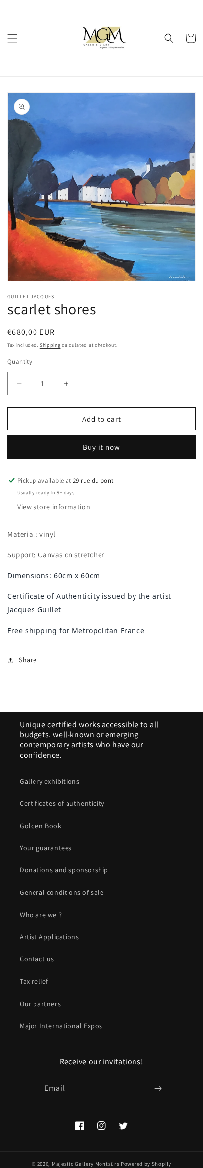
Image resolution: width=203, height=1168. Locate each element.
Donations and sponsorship (64, 869)
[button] (12, 38)
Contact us (37, 958)
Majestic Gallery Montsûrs (86, 1163)
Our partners (40, 1003)
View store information (53, 506)
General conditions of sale (62, 892)
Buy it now (101, 447)
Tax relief (34, 981)
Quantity (19, 361)
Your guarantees (46, 847)
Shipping (50, 345)
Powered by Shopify (146, 1163)
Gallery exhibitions (49, 781)
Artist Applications (49, 936)
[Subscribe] (158, 1088)
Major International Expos (61, 1025)
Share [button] (28, 659)
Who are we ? (41, 914)
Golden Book (41, 825)
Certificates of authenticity (62, 803)
